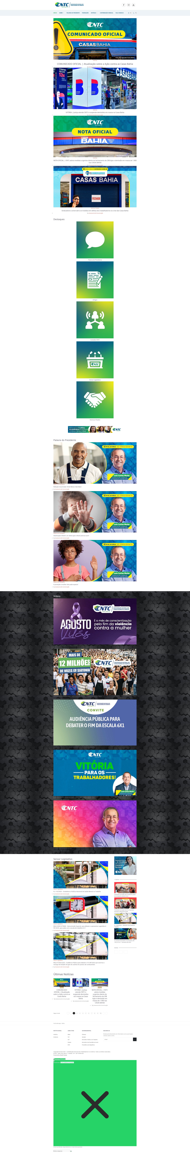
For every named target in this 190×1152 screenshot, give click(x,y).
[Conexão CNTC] (95, 319)
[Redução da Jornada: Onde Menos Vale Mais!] (95, 463)
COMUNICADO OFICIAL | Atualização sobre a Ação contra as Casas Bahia (95, 63)
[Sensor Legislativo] (95, 359)
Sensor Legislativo (95, 380)
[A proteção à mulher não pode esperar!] (95, 560)
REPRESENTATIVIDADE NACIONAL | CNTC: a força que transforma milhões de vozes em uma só (77, 696)
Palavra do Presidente (95, 260)
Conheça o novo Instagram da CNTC (62, 848)
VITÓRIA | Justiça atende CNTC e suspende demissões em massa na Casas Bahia (95, 112)
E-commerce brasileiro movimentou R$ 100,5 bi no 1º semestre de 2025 (124, 941)
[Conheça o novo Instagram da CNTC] (95, 823)
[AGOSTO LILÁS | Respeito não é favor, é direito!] (95, 621)
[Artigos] (95, 279)
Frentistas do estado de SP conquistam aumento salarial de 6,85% (124, 910)
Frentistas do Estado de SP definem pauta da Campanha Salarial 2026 (124, 895)
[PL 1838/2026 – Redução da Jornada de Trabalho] (125, 918)
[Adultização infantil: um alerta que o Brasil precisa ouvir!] (95, 511)
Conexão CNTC (95, 340)
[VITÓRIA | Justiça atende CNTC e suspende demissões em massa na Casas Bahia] (95, 88)
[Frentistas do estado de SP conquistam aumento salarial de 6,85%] (125, 903)
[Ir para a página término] (106, 1013)
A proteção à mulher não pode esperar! (65, 584)
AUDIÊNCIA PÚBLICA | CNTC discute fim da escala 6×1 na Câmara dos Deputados (74, 747)
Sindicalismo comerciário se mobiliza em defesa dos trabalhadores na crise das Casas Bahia (95, 211)
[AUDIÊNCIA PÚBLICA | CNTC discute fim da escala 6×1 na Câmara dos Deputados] (95, 722)
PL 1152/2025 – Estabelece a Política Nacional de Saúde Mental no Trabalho (77, 891)
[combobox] (136, 12)
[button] (61, 13)
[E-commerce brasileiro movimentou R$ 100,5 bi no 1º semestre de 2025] (125, 933)
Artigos (95, 300)
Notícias (95, 60)
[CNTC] (69, 5)
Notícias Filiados (95, 208)
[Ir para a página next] (103, 1013)
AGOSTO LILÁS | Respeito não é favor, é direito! (65, 646)
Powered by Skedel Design (60, 1055)
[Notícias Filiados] (95, 399)
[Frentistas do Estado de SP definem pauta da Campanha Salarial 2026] (125, 887)
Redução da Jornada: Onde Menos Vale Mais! (67, 487)
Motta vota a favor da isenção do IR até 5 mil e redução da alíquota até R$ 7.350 (73, 797)
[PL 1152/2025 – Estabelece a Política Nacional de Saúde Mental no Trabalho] (80, 874)
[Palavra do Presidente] (95, 239)
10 (100, 1013)
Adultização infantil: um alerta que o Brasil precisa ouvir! (71, 535)
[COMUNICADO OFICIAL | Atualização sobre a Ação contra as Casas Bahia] (95, 38)
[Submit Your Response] (71, 1151)
